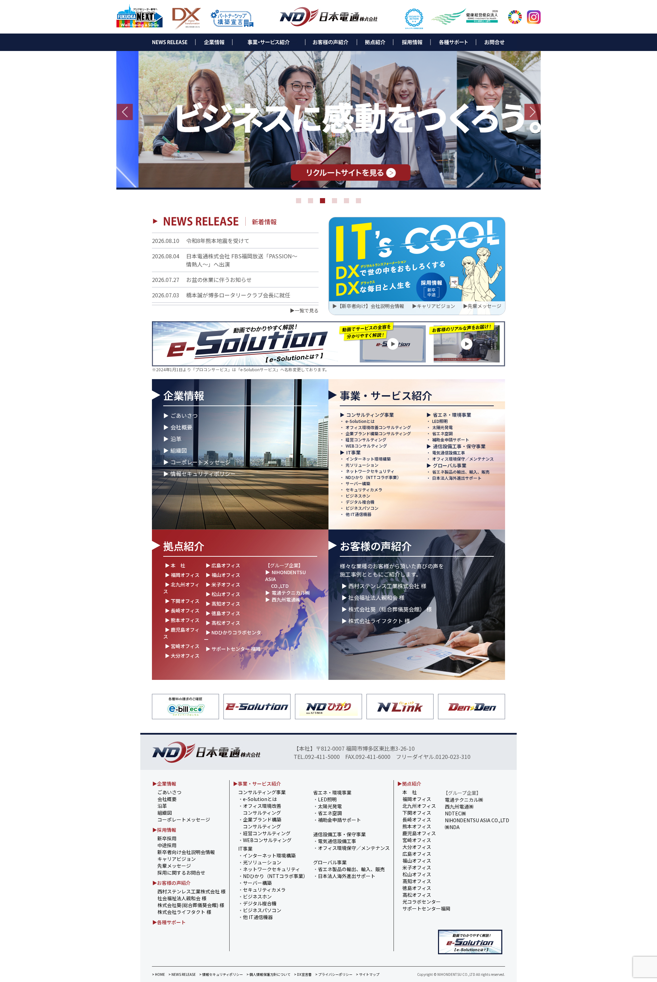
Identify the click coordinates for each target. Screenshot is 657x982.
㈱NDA (452, 827)
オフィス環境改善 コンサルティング (259, 809)
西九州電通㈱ (286, 599)
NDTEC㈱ (455, 813)
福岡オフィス (416, 799)
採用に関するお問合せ (181, 872)
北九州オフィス (419, 805)
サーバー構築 (358, 483)
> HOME (158, 974)
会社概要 (181, 427)
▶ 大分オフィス (182, 655)
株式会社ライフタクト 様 (184, 911)
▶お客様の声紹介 (171, 882)
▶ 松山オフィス (223, 594)
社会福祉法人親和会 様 (181, 898)
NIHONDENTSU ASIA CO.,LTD (477, 820)
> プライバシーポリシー (333, 974)
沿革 (175, 439)
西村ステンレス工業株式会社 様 (191, 891)
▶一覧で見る (304, 310)
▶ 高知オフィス (223, 603)
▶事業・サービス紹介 (257, 783)
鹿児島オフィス (419, 833)
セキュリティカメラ (364, 489)
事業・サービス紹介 (386, 395)
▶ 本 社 (175, 565)
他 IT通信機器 (358, 514)
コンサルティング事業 (370, 414)
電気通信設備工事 (448, 452)
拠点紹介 (183, 545)
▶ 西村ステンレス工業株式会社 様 (384, 586)
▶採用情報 (164, 829)
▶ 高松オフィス (223, 622)
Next (532, 112)
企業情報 (183, 395)
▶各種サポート (169, 922)
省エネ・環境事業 (452, 414)
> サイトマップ (367, 974)
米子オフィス (416, 867)
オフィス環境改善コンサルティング (378, 427)
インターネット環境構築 (368, 459)
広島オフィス (416, 853)
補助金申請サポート (450, 439)
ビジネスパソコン (362, 508)
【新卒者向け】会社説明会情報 (370, 305)
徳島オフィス (416, 887)
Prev (124, 112)
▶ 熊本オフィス (182, 620)
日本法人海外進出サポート (456, 478)
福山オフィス (416, 860)
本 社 (409, 792)
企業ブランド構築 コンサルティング (259, 823)
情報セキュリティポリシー (203, 473)
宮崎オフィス (416, 840)
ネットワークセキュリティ (370, 471)
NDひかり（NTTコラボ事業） (373, 477)
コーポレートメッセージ (200, 462)
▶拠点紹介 (409, 783)
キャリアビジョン (436, 305)
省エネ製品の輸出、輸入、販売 (461, 472)
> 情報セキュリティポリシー (221, 974)
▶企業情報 (164, 783)
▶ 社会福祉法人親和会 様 (373, 597)
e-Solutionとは (360, 421)
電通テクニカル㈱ (291, 592)
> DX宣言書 (303, 974)
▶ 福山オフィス (223, 574)
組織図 (178, 450)
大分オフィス (416, 846)
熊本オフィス (416, 826)
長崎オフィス (416, 819)
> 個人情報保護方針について (268, 974)
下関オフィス (416, 812)
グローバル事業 (449, 465)
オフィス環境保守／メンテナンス (463, 459)
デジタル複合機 (360, 502)
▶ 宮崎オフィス (182, 646)
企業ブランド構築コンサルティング (378, 433)
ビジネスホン (358, 496)
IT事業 (353, 452)
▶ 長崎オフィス (182, 610)
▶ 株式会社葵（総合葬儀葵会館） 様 (387, 609)
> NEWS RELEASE (182, 974)
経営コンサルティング (366, 439)
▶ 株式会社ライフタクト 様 (376, 621)
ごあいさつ (184, 415)
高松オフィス (416, 894)
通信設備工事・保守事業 (459, 446)
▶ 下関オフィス (182, 600)
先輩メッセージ (484, 305)
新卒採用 (167, 838)
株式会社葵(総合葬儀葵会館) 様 (190, 905)
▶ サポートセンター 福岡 (233, 648)
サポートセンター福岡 (426, 908)
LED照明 (440, 421)
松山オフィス (416, 874)
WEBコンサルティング (366, 446)
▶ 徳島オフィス (223, 613)
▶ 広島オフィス (223, 565)
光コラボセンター (421, 901)
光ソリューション (362, 465)
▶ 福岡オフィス (182, 574)
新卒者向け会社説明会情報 (186, 852)
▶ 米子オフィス (223, 584)
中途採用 (167, 845)
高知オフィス (416, 881)
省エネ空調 (442, 433)
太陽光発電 (442, 427)
